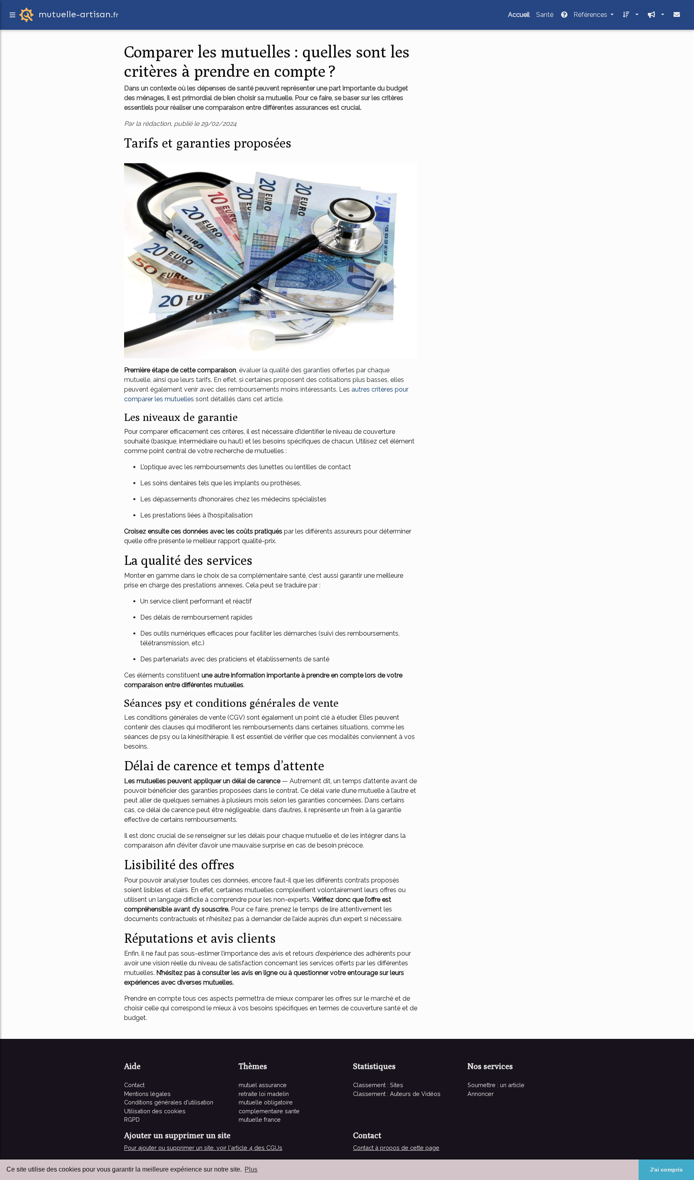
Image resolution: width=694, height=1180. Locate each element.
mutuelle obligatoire (266, 1102)
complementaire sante (269, 1111)
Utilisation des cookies (155, 1111)
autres (361, 389)
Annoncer (480, 1093)
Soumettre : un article (496, 1084)
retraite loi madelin (264, 1093)
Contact (134, 1084)
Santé (544, 14)
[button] (629, 15)
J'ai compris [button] (666, 1169)
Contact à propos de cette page (396, 1147)
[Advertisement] (499, 98)
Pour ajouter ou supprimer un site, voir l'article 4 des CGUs (203, 1147)
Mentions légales (147, 1093)
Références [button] (590, 14)
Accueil (519, 14)
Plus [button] (251, 1169)
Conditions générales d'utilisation (168, 1102)
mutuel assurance (263, 1084)
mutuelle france (260, 1119)
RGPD (132, 1119)
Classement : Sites (378, 1084)
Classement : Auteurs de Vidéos (397, 1093)
